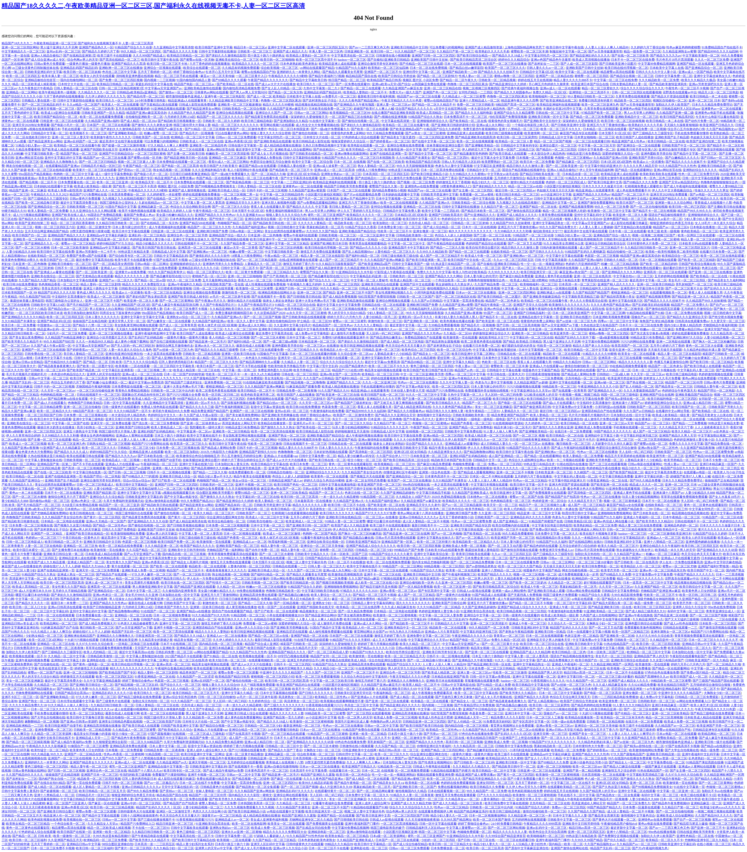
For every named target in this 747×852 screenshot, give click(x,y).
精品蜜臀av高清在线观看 (617, 72)
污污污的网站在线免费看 (638, 341)
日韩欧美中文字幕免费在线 (463, 431)
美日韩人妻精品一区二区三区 (349, 206)
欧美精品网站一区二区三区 (404, 268)
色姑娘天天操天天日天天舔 (709, 137)
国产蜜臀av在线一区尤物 (197, 59)
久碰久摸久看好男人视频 (278, 419)
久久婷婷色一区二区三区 (542, 423)
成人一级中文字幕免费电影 (113, 174)
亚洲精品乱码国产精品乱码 (78, 67)
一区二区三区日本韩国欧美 (376, 157)
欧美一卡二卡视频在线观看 (565, 460)
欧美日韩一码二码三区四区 (687, 206)
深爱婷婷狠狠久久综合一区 (620, 153)
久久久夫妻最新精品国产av (642, 390)
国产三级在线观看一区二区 (441, 149)
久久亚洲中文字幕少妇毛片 (292, 325)
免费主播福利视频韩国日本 (285, 210)
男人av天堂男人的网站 (639, 112)
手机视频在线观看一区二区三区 (635, 427)
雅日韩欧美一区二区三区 (573, 443)
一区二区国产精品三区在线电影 (351, 116)
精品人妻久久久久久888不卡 (572, 80)
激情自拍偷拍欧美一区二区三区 (586, 366)
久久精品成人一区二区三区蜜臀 (464, 96)
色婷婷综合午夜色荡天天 (679, 390)
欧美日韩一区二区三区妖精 (82, 72)
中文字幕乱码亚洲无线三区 (639, 435)
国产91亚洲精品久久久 (479, 215)
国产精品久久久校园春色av (512, 92)
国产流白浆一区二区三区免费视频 (155, 423)
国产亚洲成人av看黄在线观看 (54, 272)
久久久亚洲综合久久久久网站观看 (93, 210)
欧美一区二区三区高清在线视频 (162, 419)
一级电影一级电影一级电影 (486, 419)
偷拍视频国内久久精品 (442, 288)
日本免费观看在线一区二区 (76, 182)
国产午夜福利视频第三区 (232, 407)
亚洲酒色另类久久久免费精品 (223, 264)
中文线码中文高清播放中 (69, 296)
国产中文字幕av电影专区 (413, 386)
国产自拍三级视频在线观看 (169, 341)
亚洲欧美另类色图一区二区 (604, 460)
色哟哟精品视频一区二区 (57, 394)
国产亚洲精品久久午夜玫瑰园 (354, 104)
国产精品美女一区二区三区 (674, 386)
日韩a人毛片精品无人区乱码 (460, 161)
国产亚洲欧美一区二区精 (421, 321)
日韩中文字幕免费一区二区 (673, 76)
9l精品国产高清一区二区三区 (515, 104)
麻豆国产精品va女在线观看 (257, 166)
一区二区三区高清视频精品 (653, 439)
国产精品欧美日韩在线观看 (509, 329)
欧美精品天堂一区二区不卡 (154, 182)
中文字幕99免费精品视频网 (656, 63)
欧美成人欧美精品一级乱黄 (92, 186)
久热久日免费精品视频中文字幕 (324, 145)
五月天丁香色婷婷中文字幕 (21, 112)
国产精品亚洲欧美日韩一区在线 (185, 157)
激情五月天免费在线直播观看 (320, 251)
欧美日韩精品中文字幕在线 (546, 398)
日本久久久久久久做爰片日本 (602, 186)
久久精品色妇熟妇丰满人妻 (702, 349)
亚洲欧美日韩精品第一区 (715, 166)
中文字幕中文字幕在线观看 (564, 255)
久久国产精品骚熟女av (721, 129)
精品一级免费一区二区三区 (642, 51)
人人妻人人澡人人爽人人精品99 (607, 47)
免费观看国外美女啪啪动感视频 (487, 390)
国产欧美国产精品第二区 (84, 370)
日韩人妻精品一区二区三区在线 (75, 88)
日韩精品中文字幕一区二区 (49, 133)
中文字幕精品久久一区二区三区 (23, 51)
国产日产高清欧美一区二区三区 (285, 276)
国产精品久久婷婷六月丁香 (100, 51)
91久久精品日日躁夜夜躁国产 (336, 264)
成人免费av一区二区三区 (241, 198)
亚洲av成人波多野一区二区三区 (334, 166)
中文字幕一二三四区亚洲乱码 (291, 182)
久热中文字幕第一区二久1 (321, 88)
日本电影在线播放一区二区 (708, 227)
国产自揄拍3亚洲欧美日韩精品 (388, 59)
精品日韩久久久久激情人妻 (525, 166)
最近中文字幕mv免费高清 (382, 362)
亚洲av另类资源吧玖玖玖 (706, 84)
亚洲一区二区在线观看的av (473, 239)
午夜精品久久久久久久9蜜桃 (287, 76)
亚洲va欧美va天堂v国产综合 (391, 84)
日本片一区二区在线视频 (479, 227)
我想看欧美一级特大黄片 (207, 427)
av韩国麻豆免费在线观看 (429, 84)
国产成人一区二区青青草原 (178, 325)
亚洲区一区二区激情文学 (94, 227)
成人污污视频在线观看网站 (31, 215)
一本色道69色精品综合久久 (66, 374)
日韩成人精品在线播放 (374, 288)
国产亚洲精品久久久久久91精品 (23, 317)
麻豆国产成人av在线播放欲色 (618, 329)
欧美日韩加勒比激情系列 (81, 313)
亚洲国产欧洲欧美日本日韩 (329, 243)
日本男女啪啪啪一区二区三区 (594, 137)
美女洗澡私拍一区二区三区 (283, 378)
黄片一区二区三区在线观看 (382, 219)
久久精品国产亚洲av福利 (102, 121)
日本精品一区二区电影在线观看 (605, 129)
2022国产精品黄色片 (353, 366)
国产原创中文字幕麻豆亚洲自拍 (561, 419)
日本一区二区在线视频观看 (463, 63)
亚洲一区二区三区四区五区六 (327, 47)
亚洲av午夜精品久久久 (463, 378)
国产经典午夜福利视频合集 (520, 88)
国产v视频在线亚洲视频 (390, 116)
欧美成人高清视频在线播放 (591, 59)
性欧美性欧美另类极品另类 (286, 366)
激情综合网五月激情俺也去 (174, 345)
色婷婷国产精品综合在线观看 (486, 243)
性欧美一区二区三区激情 (554, 345)
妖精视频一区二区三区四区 (424, 431)
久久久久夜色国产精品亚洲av (359, 100)
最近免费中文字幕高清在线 (344, 219)
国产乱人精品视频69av (357, 251)
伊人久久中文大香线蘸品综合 (672, 190)
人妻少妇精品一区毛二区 (380, 317)
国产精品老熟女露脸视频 (442, 341)
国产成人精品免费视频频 (340, 296)
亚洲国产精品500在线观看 (197, 223)
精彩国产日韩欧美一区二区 (721, 353)
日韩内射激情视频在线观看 (559, 247)
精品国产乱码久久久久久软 (56, 292)
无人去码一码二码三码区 (636, 452)
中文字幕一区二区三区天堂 (596, 145)
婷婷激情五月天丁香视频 (453, 182)
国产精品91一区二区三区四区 (556, 149)
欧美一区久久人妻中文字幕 (246, 321)
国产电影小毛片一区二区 (68, 125)
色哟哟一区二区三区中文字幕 (73, 174)
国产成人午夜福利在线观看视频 (686, 186)
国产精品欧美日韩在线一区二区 (274, 223)
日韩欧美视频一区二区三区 (85, 206)
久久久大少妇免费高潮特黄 (412, 439)
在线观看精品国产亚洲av (63, 166)
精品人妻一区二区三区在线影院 (703, 239)
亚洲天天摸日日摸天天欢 (122, 419)
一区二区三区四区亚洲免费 (435, 137)
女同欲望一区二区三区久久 (717, 398)
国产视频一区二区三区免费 (416, 182)
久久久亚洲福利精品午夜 (209, 170)
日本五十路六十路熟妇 (170, 435)
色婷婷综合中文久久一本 (458, 219)
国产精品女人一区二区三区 (431, 353)
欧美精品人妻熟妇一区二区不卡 (308, 55)
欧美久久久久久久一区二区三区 (515, 468)
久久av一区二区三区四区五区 (513, 259)
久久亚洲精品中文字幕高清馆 (173, 47)
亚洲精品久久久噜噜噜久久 (59, 161)
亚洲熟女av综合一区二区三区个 (188, 317)
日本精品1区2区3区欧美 (411, 215)
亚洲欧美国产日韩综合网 (132, 427)
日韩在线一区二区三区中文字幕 (558, 112)
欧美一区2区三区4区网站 (259, 439)
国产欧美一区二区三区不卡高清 (134, 186)
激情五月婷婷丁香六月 (298, 264)
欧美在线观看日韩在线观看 (85, 456)
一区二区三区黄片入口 (251, 76)
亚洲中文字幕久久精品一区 (461, 362)
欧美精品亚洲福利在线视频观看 (558, 104)
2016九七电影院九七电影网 (219, 452)
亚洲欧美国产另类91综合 (646, 157)
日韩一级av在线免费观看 (160, 268)
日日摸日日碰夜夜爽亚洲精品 (189, 174)
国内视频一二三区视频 (159, 80)
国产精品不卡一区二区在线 (498, 317)
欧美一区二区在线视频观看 (475, 141)
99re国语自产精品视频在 (35, 174)
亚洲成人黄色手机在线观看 (553, 276)
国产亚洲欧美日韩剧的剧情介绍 (453, 125)
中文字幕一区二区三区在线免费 (615, 80)
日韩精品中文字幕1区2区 (537, 72)
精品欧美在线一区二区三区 (353, 223)
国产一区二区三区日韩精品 (97, 161)
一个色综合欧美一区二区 (449, 280)
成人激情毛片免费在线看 (404, 178)
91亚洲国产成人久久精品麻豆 (60, 447)
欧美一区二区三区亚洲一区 (115, 182)
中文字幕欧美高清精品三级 (580, 296)
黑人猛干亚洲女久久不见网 (59, 47)
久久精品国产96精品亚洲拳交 (65, 337)
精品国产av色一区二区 (469, 370)
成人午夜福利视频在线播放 (364, 435)
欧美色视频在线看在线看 (457, 321)
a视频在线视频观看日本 (44, 129)
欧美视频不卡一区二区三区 (88, 133)
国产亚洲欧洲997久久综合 (684, 337)
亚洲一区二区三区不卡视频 (515, 472)
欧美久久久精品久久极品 (698, 80)
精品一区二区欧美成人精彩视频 (34, 84)
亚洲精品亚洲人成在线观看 (465, 133)
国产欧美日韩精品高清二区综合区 (473, 59)
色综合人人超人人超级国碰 (453, 235)
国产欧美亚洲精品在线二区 (558, 100)
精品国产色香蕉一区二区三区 (471, 423)
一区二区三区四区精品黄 (43, 468)
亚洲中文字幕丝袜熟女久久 (712, 76)
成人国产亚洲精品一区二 (505, 456)
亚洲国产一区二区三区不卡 (383, 72)
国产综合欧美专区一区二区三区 (130, 255)
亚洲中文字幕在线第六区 (625, 300)
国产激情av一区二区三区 (176, 92)
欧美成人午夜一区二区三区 (483, 255)
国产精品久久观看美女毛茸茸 (342, 72)
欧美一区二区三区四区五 (23, 76)
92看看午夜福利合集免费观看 (545, 309)
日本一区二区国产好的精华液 (184, 374)
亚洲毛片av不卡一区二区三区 (313, 423)
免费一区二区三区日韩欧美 (475, 104)
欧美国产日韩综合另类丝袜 (397, 76)
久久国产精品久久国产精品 (37, 280)
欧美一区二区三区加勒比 (182, 452)
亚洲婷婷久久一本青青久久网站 (299, 72)
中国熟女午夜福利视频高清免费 (299, 439)
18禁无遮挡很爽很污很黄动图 (90, 231)
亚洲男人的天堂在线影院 (104, 374)
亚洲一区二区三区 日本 (704, 100)
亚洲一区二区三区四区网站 (20, 47)
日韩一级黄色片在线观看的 (120, 407)
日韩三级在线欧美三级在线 (399, 255)
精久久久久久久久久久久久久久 (471, 231)
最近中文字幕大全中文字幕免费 (493, 157)
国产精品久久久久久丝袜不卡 (498, 72)
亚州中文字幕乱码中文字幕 (63, 157)
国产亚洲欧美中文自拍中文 (542, 121)
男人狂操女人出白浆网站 (106, 309)
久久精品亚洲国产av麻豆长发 (402, 88)
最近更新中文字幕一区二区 (254, 149)
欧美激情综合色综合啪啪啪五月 (198, 456)
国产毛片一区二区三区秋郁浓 (318, 198)
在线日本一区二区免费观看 (574, 431)
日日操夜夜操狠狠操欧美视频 (479, 288)
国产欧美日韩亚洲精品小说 (429, 174)
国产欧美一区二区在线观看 (369, 129)
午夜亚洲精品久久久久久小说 (598, 386)
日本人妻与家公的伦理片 (129, 227)
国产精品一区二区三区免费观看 (592, 116)
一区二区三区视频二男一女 (240, 194)
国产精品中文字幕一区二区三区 (430, 153)
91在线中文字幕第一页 (324, 121)
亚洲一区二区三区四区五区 (43, 431)
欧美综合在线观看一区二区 (202, 67)
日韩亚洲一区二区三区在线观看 (62, 121)
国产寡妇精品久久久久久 (490, 186)
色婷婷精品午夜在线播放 (603, 468)
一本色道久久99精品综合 (259, 358)
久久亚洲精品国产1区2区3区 (130, 304)
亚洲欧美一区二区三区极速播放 (239, 104)
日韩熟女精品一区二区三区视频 (108, 443)
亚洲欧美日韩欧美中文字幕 (408, 447)
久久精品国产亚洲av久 (434, 202)
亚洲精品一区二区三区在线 (422, 206)
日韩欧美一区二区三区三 (255, 51)
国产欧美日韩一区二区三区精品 (711, 362)
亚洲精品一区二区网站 (21, 92)
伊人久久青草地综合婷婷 (23, 435)
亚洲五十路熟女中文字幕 (100, 288)
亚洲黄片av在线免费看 (131, 272)
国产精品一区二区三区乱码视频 (281, 247)
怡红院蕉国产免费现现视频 (508, 116)
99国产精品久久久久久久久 (612, 431)
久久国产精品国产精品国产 (591, 292)
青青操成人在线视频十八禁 (713, 202)
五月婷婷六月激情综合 (509, 178)
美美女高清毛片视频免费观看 (61, 288)
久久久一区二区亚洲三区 (379, 382)
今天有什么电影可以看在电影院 (717, 116)
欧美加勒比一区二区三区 (390, 223)
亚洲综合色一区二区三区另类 (187, 235)
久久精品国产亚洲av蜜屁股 (307, 190)
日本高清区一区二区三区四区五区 (386, 174)
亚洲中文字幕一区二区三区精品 (287, 243)
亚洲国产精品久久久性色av (591, 194)
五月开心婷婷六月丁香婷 (667, 345)
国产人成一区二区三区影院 (579, 63)
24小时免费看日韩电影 (151, 100)
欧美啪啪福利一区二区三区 (547, 96)
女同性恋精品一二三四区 (476, 92)
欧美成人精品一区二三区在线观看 (181, 149)
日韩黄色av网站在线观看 (211, 92)
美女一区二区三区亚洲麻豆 (493, 407)
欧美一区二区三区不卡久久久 (561, 129)
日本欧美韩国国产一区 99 (19, 292)
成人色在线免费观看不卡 (633, 190)
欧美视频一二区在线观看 (132, 366)
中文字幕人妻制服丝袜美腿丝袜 (495, 349)
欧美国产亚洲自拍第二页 (703, 141)
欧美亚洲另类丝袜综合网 (625, 378)
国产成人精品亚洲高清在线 (412, 407)
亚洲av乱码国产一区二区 (81, 141)
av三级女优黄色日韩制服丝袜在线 (35, 67)
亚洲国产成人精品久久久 (290, 51)
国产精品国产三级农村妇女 (184, 382)
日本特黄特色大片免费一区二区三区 (652, 243)
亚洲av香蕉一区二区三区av (514, 198)
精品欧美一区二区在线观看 (562, 353)
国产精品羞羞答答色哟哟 (470, 153)
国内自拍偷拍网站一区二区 (79, 80)
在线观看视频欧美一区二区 (668, 292)
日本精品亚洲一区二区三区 (317, 341)
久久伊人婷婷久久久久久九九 (105, 96)
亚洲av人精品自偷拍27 (46, 55)
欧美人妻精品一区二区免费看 (48, 210)
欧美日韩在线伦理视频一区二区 (626, 67)
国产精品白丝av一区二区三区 (68, 309)
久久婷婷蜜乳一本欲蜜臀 (164, 194)
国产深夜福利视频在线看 (238, 403)
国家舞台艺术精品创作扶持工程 (143, 394)
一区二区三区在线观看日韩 (591, 141)
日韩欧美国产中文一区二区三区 (683, 145)
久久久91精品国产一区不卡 (132, 411)
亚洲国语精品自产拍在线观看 (601, 411)
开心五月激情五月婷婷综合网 (241, 456)
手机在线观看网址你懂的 (377, 386)
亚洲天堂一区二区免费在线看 (110, 423)
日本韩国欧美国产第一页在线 (223, 284)
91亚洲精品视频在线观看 (168, 108)
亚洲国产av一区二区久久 (116, 280)
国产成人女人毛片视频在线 (269, 153)
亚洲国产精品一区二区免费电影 (471, 427)
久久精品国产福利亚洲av (249, 227)
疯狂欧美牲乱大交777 (548, 231)
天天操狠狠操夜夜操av (21, 178)
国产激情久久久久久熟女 (278, 427)
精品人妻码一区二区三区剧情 (100, 284)
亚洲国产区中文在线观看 (417, 284)
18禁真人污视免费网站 (371, 170)
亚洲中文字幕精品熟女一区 (551, 223)
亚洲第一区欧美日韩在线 (238, 353)
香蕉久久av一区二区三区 (255, 280)
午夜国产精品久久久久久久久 (268, 80)
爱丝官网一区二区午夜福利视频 (459, 358)
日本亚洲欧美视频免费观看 (611, 317)
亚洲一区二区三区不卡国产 (355, 292)
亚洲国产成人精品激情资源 (484, 47)
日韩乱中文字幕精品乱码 (171, 255)
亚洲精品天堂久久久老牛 (243, 202)
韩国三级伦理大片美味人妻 (192, 125)
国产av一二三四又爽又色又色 (369, 47)
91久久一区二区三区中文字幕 (426, 394)
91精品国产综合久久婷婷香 (442, 129)
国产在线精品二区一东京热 (159, 223)
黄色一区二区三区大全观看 (705, 345)
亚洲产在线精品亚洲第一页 (388, 153)
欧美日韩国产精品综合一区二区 (56, 116)
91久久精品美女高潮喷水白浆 (563, 243)
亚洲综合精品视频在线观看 (235, 112)
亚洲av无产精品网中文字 (357, 198)
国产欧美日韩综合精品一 (474, 55)
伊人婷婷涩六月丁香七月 (479, 149)
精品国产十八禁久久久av (29, 398)
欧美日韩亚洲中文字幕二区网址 (474, 353)
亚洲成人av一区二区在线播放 (121, 268)
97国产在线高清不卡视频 (170, 259)
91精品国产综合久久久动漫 (133, 47)
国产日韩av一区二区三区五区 (721, 157)
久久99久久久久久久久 (503, 272)
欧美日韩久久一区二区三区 (315, 84)
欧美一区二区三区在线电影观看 (49, 170)
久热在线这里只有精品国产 (599, 325)
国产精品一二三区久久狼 (447, 247)
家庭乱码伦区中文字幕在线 (154, 84)
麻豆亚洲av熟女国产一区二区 (579, 272)
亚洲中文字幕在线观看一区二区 (571, 382)
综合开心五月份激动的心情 (686, 129)
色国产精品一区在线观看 (213, 178)
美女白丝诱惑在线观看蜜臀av (285, 231)
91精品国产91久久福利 (351, 67)
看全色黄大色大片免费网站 (34, 452)
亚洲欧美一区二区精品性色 (208, 145)
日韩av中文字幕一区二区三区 (48, 378)
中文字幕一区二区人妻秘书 (370, 280)
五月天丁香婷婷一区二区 (155, 72)
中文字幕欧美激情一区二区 (701, 55)
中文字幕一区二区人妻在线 (520, 288)
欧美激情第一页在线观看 (460, 337)
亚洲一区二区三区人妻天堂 (70, 137)
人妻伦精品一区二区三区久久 (394, 251)
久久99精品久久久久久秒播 (513, 231)
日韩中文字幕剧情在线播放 (217, 51)
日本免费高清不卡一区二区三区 (466, 116)
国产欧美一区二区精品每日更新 (37, 202)
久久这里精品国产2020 (269, 313)
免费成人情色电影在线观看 (159, 407)
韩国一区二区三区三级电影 (619, 394)
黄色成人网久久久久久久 (94, 292)
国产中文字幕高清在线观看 (299, 178)
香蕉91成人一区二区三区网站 (228, 161)
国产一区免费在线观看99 (353, 84)
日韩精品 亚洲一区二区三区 (381, 349)
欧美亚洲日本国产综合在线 (589, 84)
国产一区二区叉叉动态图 (525, 243)
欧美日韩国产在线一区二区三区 (382, 394)
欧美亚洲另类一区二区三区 (568, 333)
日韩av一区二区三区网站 (311, 112)
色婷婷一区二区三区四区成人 (566, 182)
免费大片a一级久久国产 (405, 92)
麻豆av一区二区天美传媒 (217, 76)
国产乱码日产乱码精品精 (145, 337)
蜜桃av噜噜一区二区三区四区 (514, 76)
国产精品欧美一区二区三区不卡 (291, 170)
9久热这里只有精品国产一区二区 (453, 264)
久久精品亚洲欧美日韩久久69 (364, 268)
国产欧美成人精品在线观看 (60, 149)
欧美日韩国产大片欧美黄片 (219, 166)
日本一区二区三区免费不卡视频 (186, 309)
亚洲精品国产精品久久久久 (668, 198)
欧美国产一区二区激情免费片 (246, 129)
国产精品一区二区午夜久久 (458, 80)
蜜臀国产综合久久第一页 (386, 186)
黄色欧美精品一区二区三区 (699, 231)
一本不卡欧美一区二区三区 (388, 309)
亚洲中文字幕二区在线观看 (287, 47)
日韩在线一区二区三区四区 (300, 374)
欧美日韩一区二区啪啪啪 (277, 59)
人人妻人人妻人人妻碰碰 (596, 227)
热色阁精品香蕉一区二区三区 (59, 284)
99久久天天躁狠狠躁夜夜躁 (415, 166)
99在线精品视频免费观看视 (628, 366)
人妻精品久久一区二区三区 (263, 264)
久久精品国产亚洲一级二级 (675, 112)
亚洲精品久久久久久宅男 (383, 398)
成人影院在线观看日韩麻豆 (629, 223)
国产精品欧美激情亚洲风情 (668, 84)
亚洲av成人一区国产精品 (695, 72)
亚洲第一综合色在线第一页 (437, 472)
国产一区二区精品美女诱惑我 (113, 264)
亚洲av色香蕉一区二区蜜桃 (660, 239)
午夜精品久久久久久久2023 (49, 194)
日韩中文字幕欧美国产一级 (410, 264)
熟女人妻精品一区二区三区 (376, 166)
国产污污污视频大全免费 (184, 394)
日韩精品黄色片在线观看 (290, 280)
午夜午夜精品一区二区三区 (211, 210)
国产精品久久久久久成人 (71, 452)
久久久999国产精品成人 (149, 55)
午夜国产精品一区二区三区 (141, 166)
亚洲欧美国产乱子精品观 (672, 137)
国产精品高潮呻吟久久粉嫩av (211, 468)
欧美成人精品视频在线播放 (340, 386)
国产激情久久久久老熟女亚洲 (152, 125)
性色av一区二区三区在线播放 (418, 382)
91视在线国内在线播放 (572, 464)
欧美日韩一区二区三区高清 (88, 378)
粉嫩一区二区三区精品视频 (619, 264)
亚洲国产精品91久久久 (703, 198)
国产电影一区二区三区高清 (180, 166)
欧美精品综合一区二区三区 (680, 255)
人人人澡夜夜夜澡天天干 (711, 427)
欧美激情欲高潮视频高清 (585, 239)
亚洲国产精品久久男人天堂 (677, 435)
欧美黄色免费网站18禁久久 (20, 259)
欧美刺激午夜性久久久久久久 (110, 137)
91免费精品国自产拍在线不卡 (722, 47)
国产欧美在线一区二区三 (313, 427)
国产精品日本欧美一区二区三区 (483, 210)
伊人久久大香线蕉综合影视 (588, 300)
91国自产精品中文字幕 (120, 206)
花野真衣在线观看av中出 (680, 92)
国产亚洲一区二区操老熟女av (200, 423)
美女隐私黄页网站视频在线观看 (136, 325)
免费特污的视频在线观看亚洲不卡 (345, 337)
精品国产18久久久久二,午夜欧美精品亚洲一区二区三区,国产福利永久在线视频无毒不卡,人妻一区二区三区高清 (153, 5)
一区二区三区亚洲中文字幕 (376, 235)
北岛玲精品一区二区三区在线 (585, 378)
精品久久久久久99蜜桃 (278, 104)
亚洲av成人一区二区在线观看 (560, 88)
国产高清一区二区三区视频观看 (282, 268)
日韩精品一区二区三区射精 (469, 223)
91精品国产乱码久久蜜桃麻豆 (585, 251)
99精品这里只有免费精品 (583, 153)
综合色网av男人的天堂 (82, 59)
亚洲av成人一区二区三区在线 (142, 374)
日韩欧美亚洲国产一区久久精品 (103, 112)
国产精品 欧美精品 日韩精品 (522, 341)
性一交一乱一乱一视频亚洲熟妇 (542, 264)
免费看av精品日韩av (689, 329)
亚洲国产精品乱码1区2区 (54, 321)
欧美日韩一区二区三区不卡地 (167, 63)
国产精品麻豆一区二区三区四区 (577, 161)
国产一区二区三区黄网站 (176, 300)
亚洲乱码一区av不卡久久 (415, 317)
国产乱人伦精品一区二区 (614, 370)
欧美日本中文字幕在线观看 (131, 231)
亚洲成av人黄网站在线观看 (134, 435)
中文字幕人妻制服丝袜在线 (43, 460)
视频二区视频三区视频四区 (481, 88)
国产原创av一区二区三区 (135, 170)
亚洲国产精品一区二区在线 (538, 206)
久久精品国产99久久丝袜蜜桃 (510, 223)
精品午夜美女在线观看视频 (447, 447)
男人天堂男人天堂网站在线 (548, 239)
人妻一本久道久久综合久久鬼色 (130, 349)
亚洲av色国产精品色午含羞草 (551, 59)
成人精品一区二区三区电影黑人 (218, 358)
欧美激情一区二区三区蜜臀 (255, 288)
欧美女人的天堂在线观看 (97, 76)
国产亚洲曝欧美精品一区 (125, 133)
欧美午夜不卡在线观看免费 (133, 259)
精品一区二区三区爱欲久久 (600, 88)
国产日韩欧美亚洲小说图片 (618, 63)
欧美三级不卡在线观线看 (114, 55)
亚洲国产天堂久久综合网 (530, 304)
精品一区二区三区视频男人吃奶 (564, 210)
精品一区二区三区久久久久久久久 (235, 125)
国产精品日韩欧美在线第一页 (540, 174)
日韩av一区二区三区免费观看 (236, 137)
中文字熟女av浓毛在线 (502, 174)
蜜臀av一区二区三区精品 (78, 243)
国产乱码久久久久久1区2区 (722, 288)
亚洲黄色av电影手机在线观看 (640, 108)
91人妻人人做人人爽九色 (500, 431)
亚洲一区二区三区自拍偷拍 (82, 407)
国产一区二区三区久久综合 (230, 206)
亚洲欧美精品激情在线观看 (202, 88)
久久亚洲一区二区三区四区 (341, 284)
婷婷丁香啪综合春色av (188, 72)
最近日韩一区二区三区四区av (515, 190)
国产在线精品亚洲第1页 (79, 55)
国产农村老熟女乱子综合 (320, 100)
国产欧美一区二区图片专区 (95, 366)
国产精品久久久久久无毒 (180, 51)
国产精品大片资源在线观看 (669, 96)
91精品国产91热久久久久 (339, 157)
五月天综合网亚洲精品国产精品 (46, 231)
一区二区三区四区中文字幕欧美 (173, 366)
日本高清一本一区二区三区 (577, 284)
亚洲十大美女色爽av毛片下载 (315, 300)
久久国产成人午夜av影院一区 (51, 345)
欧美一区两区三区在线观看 (696, 235)
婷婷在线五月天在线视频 (535, 80)
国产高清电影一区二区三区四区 (371, 452)
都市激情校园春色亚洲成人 (184, 96)
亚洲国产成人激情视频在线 (187, 190)
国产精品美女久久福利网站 (726, 280)
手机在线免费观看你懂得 (691, 133)
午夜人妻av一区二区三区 (472, 366)
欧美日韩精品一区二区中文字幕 (586, 349)
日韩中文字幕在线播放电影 (553, 198)
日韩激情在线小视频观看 (393, 55)
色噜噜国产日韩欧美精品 (85, 403)
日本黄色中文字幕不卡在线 (54, 358)
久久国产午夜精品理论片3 (218, 304)
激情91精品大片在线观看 (527, 182)
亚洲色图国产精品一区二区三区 (625, 219)
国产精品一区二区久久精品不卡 (433, 104)
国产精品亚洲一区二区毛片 (110, 239)
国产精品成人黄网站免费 (578, 374)
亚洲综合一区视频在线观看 (163, 67)
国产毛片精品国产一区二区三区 (88, 304)
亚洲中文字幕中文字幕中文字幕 (143, 317)
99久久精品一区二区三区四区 (141, 51)
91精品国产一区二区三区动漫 (533, 235)
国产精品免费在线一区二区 (724, 443)
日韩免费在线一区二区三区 (43, 353)
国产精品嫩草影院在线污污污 (170, 276)
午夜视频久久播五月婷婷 (304, 284)
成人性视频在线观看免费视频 (265, 284)
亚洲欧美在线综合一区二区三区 (237, 59)
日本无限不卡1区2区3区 (615, 133)
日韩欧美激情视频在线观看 (71, 239)
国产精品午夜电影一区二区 (493, 304)
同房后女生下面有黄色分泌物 (120, 313)
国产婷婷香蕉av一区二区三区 (390, 141)
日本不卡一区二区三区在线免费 (633, 59)
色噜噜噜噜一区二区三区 (295, 452)
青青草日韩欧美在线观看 (126, 378)
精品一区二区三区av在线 (525, 186)
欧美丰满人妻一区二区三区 (60, 76)
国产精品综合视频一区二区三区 (632, 76)
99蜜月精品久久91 (14, 210)
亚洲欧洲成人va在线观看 (554, 292)
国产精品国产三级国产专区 (120, 219)
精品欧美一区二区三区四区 (632, 100)
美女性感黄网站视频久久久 (394, 292)
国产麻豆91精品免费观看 (516, 276)
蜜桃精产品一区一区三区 (209, 276)
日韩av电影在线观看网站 (645, 464)
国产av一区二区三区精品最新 (257, 259)
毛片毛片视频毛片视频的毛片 (26, 374)
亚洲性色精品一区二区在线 (278, 198)
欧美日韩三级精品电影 (256, 121)
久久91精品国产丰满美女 (413, 157)
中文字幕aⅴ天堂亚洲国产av (590, 223)
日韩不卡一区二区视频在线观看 (77, 268)
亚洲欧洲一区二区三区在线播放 (120, 67)
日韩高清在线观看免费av (692, 321)
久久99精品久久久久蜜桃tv (467, 174)
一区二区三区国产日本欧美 (434, 329)
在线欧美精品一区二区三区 (509, 251)
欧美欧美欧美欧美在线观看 (658, 174)
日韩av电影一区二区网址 (246, 231)
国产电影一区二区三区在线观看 (519, 403)
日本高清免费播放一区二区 (127, 194)
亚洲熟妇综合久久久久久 (700, 170)
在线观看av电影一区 (698, 472)
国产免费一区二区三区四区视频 (121, 80)
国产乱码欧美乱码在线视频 (651, 304)
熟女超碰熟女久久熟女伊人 (454, 284)
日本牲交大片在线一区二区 (76, 84)
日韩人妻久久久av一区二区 (546, 67)
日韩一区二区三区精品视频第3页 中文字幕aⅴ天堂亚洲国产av (141, 88)
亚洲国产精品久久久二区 (344, 382)
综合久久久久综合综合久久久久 (642, 88)
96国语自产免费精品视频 (104, 215)
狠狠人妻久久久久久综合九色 (286, 215)
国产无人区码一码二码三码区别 (132, 345)
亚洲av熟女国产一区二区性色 (340, 374)
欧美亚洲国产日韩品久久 (717, 125)
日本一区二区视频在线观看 (658, 259)
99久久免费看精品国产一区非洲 (366, 468)
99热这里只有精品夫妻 (134, 251)
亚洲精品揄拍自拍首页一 (42, 80)
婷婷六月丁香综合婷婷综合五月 (243, 460)
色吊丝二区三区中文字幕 (119, 72)
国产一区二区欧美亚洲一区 (564, 166)
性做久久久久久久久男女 (711, 190)
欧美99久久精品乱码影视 (510, 239)
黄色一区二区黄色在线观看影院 (351, 464)
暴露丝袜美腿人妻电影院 (27, 300)
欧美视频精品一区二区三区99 (350, 112)
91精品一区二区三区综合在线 (295, 304)
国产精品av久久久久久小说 (368, 247)
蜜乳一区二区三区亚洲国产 (326, 215)
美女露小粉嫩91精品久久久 (174, 215)
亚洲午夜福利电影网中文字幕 (155, 333)
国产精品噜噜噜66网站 (479, 452)
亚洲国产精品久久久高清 (128, 63)
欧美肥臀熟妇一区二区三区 (500, 161)
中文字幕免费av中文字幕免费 (572, 407)
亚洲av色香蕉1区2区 (239, 141)
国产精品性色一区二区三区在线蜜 (539, 219)
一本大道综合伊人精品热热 (487, 108)
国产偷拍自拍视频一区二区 (361, 121)
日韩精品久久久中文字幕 (97, 329)
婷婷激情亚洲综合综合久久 (491, 333)
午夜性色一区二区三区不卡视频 (687, 88)
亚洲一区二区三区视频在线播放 (111, 333)
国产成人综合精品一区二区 (442, 227)
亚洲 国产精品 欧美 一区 (285, 468)
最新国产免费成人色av (139, 215)
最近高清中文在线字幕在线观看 (121, 141)
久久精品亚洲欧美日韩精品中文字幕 (234, 100)
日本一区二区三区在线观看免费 (261, 349)
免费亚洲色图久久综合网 (275, 370)
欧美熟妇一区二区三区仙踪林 (388, 67)
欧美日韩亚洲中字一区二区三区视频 (275, 239)
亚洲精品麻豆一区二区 (153, 206)
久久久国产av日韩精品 (426, 300)
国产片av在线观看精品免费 (362, 194)
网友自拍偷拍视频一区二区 (25, 166)
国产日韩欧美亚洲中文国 (568, 125)
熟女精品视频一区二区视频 (171, 170)
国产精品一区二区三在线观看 (360, 88)
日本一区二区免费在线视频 (684, 313)
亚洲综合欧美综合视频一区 (263, 219)
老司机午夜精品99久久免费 (171, 411)
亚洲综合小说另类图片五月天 (107, 337)
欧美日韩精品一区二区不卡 (256, 390)
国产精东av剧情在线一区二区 (625, 398)
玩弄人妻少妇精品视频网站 (350, 427)
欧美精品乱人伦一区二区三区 (340, 349)
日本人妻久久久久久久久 (102, 317)
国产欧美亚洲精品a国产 (406, 129)
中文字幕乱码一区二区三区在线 (531, 337)
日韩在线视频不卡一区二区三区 (197, 243)
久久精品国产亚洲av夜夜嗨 (463, 313)
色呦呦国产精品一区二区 (234, 223)
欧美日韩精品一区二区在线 (666, 141)
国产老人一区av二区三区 (519, 268)
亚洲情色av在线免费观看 (422, 186)
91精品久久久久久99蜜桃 (599, 353)
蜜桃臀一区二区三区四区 (591, 76)
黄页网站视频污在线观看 (277, 125)
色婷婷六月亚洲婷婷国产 (583, 264)
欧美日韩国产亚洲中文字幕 (213, 47)
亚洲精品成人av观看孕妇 (462, 443)
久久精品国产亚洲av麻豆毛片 (287, 108)
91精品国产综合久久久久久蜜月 (528, 447)
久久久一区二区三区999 (240, 329)
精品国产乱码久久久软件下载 (575, 337)
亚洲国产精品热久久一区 (96, 47)
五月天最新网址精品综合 (219, 280)
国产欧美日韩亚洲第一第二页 (426, 259)
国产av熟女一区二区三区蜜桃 (425, 133)
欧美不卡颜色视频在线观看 (137, 210)
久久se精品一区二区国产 (83, 104)
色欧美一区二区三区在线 (499, 362)
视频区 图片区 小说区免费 (420, 80)
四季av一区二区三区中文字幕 (618, 321)
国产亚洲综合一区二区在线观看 (638, 145)
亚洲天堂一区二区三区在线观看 (299, 358)
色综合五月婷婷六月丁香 (68, 382)
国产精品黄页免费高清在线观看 (267, 116)
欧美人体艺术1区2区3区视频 (217, 325)
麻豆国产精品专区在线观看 (578, 133)
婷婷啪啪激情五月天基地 (352, 431)
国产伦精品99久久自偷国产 (63, 362)
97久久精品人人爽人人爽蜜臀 (168, 145)
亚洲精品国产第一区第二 (54, 464)
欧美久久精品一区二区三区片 (692, 431)
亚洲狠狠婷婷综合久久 (432, 121)
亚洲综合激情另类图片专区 (677, 149)
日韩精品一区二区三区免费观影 (241, 378)
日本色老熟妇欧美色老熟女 (298, 63)
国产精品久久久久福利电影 (473, 112)
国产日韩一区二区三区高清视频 (518, 325)
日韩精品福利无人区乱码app (680, 108)
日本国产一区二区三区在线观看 (108, 125)
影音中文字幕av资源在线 (268, 407)
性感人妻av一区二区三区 (476, 76)
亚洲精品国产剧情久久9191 (257, 452)
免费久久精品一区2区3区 (550, 92)
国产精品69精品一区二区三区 (421, 362)
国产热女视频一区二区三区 (645, 382)
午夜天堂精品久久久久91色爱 (402, 100)
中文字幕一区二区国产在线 (70, 423)
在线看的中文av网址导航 (673, 411)
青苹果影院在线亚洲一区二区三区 (604, 280)
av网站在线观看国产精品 (317, 67)
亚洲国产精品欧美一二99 (459, 72)
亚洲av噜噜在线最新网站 (351, 153)
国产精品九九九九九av (665, 55)
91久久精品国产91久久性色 (677, 166)
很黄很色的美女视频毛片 (505, 121)
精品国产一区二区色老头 (502, 300)
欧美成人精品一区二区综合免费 (153, 398)
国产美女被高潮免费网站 (243, 415)
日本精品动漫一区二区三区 (581, 174)
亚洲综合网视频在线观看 (393, 300)
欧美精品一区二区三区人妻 (514, 141)
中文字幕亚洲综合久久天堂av (531, 390)
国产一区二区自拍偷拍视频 (648, 206)
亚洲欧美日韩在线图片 (575, 317)
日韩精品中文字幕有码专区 (519, 145)
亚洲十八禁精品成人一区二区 (479, 100)
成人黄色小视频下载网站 (132, 341)
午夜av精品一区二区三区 (281, 255)
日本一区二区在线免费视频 (429, 67)
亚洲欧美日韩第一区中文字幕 (548, 116)
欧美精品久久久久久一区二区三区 (255, 63)
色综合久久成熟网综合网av (527, 460)
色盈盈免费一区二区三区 (339, 407)
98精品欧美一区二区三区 (660, 358)
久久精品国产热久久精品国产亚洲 (191, 112)
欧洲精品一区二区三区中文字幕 (193, 137)
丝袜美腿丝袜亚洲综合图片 (445, 145)
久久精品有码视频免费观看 (240, 67)
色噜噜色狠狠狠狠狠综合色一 (721, 182)
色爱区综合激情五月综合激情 (270, 161)
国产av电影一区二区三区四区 (710, 194)
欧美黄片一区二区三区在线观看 (94, 170)
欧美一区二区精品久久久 (54, 411)
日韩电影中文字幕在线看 (504, 370)
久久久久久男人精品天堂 (640, 166)
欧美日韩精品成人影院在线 (311, 141)
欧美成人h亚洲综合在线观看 (60, 112)
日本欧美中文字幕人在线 (667, 67)
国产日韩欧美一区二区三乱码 (45, 370)
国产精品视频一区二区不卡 (38, 182)
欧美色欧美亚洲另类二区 (258, 394)
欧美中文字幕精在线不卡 (204, 435)
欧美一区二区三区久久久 (99, 447)
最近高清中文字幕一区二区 (648, 280)
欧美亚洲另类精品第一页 (250, 468)
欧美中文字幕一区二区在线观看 (577, 72)
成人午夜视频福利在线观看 (167, 227)
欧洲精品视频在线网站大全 (277, 292)
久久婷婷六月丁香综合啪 (648, 47)
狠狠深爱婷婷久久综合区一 (350, 141)
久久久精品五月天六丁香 (676, 427)
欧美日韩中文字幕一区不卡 (421, 219)
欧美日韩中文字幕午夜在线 (565, 47)
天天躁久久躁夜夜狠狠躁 (681, 125)
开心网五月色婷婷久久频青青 (549, 84)
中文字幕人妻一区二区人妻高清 (202, 202)
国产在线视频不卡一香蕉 (268, 296)
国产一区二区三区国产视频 (262, 317)
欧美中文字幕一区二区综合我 (312, 161)
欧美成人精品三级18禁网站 (529, 280)
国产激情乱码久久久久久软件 (209, 255)
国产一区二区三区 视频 (529, 435)
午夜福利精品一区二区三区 (159, 464)
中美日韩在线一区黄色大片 (505, 374)
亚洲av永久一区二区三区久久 (215, 345)
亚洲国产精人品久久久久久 (616, 284)
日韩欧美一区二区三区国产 (415, 296)
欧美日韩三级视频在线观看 (504, 133)
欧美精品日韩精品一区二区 (185, 55)
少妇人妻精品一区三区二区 (386, 313)
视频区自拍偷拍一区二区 (670, 100)
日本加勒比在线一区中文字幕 (630, 415)
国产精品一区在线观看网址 (633, 170)
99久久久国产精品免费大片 (558, 227)
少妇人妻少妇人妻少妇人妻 (702, 219)
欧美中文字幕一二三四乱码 (441, 210)
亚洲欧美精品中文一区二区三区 (636, 116)
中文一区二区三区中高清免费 (110, 398)
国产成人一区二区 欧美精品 (266, 96)
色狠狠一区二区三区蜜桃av (573, 157)
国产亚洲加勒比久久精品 (291, 121)
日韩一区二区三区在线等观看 (213, 288)
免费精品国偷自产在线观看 (423, 337)
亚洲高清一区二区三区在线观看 (200, 247)
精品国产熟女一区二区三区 (79, 153)
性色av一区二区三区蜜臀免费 (713, 452)
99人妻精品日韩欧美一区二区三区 (590, 96)
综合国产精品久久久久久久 (414, 108)
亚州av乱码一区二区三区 (63, 51)
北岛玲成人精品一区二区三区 (429, 223)
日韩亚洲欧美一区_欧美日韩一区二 (368, 51)
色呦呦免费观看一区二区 (469, 464)
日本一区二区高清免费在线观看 (443, 170)
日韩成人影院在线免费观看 (197, 104)
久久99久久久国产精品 (321, 231)
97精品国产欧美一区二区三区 (601, 112)
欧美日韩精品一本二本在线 (708, 96)
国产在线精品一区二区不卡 (165, 198)
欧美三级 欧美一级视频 (663, 231)
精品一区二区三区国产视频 (552, 141)
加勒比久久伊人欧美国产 (673, 104)
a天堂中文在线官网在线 (450, 108)
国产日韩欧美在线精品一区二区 (311, 153)
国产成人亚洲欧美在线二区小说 (173, 358)
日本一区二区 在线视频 (350, 161)
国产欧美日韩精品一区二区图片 (499, 296)
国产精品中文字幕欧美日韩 (308, 80)
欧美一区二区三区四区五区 (65, 317)
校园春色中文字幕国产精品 (541, 370)
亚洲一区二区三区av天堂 (616, 423)
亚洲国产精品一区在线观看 (696, 63)
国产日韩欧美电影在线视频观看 (304, 317)
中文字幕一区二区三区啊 (608, 313)
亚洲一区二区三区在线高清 (593, 276)
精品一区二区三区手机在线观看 (177, 76)
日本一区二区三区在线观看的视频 (312, 353)
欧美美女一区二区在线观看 (637, 353)
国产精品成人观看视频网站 (476, 472)
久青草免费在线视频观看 (632, 96)
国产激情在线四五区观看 (524, 210)
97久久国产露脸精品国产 (201, 378)
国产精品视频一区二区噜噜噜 (305, 382)
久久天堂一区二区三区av (648, 374)
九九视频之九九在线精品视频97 (124, 198)
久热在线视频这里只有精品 (46, 456)
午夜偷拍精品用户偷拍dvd (435, 239)
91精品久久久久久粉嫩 (580, 178)
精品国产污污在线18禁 (347, 370)
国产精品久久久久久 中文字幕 (307, 206)
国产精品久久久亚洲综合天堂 (38, 219)
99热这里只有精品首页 (403, 170)
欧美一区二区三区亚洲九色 (600, 104)
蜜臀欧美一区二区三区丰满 (529, 51)
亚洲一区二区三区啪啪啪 (245, 276)
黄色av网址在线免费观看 (699, 378)
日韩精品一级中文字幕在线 (475, 198)
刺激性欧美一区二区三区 (239, 292)
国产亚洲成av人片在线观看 (222, 439)
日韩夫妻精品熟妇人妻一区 (629, 84)
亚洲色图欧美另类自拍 (656, 153)
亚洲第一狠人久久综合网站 (674, 202)
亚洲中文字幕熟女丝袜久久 (191, 239)
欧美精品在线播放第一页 (275, 423)
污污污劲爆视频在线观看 (524, 386)
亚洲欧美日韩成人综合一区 (226, 190)
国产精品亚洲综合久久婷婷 (508, 84)
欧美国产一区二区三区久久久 (505, 67)
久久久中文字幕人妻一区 (456, 382)
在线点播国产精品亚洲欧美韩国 (393, 112)
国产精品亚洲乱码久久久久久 (590, 55)
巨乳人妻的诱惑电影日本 (176, 362)
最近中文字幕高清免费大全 (79, 202)
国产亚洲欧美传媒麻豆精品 (541, 296)
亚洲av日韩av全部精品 (27, 362)
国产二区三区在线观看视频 (608, 464)
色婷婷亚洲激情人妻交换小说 (150, 239)
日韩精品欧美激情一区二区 (414, 235)
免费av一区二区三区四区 (505, 464)
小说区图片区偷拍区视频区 (562, 186)
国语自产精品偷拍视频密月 (667, 215)
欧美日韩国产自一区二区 (29, 235)
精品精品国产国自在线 (361, 76)
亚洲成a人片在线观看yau (546, 366)
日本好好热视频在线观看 (330, 452)
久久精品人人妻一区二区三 (299, 362)
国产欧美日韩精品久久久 (443, 403)
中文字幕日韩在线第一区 (90, 472)
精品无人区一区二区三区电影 (718, 92)
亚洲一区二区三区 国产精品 (316, 292)
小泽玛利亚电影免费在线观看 (434, 292)
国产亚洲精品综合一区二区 (703, 67)
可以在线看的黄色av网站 (232, 133)
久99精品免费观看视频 (443, 325)
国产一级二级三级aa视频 (280, 341)
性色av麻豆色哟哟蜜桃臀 (683, 47)
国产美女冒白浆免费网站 (26, 337)
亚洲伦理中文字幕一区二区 (422, 72)
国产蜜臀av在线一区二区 (651, 443)
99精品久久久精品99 (567, 362)
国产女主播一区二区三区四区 (473, 190)
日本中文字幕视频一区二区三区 (398, 198)
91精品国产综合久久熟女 (425, 116)
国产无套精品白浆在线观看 (159, 104)
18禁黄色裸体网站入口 (455, 186)
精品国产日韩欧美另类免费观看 (346, 186)
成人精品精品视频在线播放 (282, 145)
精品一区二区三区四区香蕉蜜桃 (72, 223)
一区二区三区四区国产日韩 (43, 415)
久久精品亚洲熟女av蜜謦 (679, 51)
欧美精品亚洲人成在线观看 (337, 63)
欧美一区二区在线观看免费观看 (102, 116)
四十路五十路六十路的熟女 (266, 55)
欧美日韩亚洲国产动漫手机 (162, 460)
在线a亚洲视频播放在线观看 (298, 259)
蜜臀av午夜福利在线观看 (300, 235)
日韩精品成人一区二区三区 (482, 268)
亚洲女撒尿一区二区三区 (430, 231)
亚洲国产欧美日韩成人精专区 (188, 296)
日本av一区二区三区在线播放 (476, 292)
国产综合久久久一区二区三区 (329, 280)
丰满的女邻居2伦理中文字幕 (563, 108)
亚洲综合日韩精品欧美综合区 (605, 243)
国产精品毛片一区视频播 (196, 133)
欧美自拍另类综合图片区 (483, 247)
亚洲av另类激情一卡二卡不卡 (96, 251)
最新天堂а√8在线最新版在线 (182, 439)
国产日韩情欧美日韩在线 (304, 296)
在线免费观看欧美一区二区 (247, 472)
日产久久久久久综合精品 (140, 362)
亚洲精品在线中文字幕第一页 (538, 317)
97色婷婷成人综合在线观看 (360, 137)
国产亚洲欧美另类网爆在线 (280, 415)
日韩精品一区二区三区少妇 (136, 447)
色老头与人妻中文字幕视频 (454, 166)
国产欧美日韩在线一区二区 (327, 460)
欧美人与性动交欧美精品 (469, 272)
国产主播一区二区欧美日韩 (185, 153)
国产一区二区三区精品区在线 (456, 296)
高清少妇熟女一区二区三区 (95, 427)
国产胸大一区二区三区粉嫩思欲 (714, 341)
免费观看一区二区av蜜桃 (476, 194)
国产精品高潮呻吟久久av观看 (259, 362)
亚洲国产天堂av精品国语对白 (679, 182)
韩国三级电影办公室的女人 (118, 202)
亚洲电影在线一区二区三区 (615, 439)
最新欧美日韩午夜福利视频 (377, 96)
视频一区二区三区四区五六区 (55, 227)
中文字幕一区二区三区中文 (407, 243)
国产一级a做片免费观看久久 (330, 129)
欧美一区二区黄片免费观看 (244, 272)
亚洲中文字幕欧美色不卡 (378, 358)
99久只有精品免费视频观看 (385, 133)
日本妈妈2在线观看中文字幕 (53, 186)
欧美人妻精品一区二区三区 (548, 415)
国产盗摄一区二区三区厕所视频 (124, 145)
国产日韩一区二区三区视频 (127, 472)
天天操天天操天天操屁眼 (665, 349)
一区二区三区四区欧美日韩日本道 (39, 313)
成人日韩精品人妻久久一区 (499, 443)
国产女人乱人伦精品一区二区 (281, 88)
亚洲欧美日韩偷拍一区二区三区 (69, 264)
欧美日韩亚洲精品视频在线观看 (362, 345)
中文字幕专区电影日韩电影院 (303, 219)
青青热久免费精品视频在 (132, 390)
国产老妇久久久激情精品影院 (226, 55)
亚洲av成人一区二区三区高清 (334, 170)
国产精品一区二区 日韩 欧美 (102, 362)
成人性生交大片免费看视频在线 (317, 125)
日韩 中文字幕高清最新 (551, 259)
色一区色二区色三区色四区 (662, 178)
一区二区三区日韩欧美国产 (204, 198)
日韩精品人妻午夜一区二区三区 (715, 386)
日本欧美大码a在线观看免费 (698, 243)
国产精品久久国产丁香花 (440, 178)
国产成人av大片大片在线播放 (275, 84)
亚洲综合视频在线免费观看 (406, 145)
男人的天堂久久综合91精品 (346, 313)
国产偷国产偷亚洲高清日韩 (532, 407)
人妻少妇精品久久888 (21, 251)
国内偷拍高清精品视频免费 (241, 88)
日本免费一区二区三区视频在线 (85, 415)
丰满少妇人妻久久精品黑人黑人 (456, 317)
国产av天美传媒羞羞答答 (605, 51)
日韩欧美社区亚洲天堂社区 (622, 239)
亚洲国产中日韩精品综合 (116, 153)
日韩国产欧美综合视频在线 (697, 264)
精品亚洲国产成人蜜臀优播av (174, 178)
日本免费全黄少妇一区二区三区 (400, 227)
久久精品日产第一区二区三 (455, 51)
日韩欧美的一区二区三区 (406, 276)
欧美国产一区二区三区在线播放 (505, 63)
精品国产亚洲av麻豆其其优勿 (146, 112)
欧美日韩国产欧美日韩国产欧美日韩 (428, 370)
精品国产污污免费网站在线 (88, 194)
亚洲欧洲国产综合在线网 (657, 394)
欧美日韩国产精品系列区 (677, 116)
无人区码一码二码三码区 (383, 333)
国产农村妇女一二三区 (543, 63)
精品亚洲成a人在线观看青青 (187, 100)
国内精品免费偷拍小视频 (389, 190)
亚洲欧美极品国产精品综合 (357, 231)
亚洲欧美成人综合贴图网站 (293, 149)
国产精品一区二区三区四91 (451, 157)
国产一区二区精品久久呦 (268, 174)
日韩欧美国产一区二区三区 (673, 452)
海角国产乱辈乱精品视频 (656, 321)
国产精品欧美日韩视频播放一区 (179, 121)
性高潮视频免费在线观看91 (643, 268)
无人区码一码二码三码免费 (503, 394)
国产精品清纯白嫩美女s (386, 337)
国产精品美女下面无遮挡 (398, 137)
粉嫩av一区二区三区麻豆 (657, 329)
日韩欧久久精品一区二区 (621, 259)
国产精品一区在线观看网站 (542, 456)
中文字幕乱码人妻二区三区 (696, 370)
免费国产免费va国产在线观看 (86, 255)
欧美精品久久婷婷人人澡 (174, 210)
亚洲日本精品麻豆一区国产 (718, 464)
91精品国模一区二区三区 (206, 329)
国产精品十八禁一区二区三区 (93, 325)
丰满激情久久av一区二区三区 (394, 329)
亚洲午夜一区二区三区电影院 (225, 96)
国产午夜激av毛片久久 (210, 300)
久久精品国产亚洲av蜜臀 (456, 304)
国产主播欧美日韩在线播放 (726, 206)
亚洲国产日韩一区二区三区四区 (433, 55)
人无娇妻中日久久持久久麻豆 (612, 443)
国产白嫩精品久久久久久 (682, 157)
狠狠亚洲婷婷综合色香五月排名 (672, 223)
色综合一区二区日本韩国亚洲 (288, 129)
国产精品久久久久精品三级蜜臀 (216, 349)
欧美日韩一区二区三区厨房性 (517, 137)
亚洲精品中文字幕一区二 (559, 202)
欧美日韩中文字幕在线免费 (55, 251)
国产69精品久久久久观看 (229, 80)
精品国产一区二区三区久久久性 (209, 227)
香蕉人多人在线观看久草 (268, 206)
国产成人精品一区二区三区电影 (402, 341)
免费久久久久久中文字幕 (434, 272)
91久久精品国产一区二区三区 (415, 51)
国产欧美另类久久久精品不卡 (22, 341)
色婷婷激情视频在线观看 (716, 374)
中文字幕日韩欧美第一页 (42, 153)
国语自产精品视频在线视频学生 (524, 170)
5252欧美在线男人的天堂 (540, 394)
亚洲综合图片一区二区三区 (558, 145)
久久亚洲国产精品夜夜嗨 (697, 447)
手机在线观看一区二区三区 (80, 129)
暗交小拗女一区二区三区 (364, 460)
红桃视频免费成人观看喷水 (643, 186)
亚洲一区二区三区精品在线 (442, 88)
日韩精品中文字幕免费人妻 (401, 210)
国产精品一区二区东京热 (285, 92)
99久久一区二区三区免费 (611, 206)
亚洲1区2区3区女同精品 (303, 174)
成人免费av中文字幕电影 (312, 333)
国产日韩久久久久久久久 (546, 251)
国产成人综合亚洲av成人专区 (45, 59)
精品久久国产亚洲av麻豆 (19, 411)
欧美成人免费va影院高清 (65, 190)
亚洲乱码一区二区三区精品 (147, 235)
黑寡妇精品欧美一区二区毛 (325, 227)
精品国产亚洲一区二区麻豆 (27, 190)
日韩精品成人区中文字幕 (556, 137)
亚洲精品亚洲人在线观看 (146, 452)
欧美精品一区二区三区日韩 (380, 374)
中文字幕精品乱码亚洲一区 (369, 276)
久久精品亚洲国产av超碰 (531, 382)
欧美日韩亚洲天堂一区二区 (539, 272)
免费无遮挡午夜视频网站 (480, 129)
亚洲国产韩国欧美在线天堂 (99, 149)
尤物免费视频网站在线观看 (265, 398)
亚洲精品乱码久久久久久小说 (199, 268)
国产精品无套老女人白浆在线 (712, 415)
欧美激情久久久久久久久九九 (569, 304)
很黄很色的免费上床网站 (348, 133)
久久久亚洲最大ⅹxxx (250, 215)
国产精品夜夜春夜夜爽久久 (56, 366)
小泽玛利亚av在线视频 (610, 407)
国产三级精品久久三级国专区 (653, 133)
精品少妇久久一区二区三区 (490, 182)
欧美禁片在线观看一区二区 (341, 358)
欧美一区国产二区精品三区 (516, 149)
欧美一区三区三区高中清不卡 (316, 59)
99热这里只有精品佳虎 (539, 464)
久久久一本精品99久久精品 (94, 341)
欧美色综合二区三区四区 (419, 349)
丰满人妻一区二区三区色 (326, 51)
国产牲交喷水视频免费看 (725, 317)
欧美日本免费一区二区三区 (308, 464)
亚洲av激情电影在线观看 (375, 439)
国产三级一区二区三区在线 (492, 235)
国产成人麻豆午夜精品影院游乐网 (175, 304)
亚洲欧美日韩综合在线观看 (380, 284)
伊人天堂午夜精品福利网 (596, 170)
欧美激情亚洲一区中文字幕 (403, 149)
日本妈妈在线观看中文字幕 (400, 194)
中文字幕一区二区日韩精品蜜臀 (40, 407)
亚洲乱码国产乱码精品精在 (157, 431)
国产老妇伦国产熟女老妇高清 (146, 296)
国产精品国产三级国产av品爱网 (129, 468)
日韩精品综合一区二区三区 (578, 358)
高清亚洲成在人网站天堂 (239, 423)
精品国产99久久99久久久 (694, 210)
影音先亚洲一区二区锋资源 (625, 309)
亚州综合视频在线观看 (386, 206)
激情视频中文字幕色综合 (434, 415)
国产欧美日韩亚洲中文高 (605, 182)
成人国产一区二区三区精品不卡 (601, 247)
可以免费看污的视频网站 (446, 47)
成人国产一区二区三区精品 (651, 431)
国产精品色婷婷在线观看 (476, 178)
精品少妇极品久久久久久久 (154, 243)
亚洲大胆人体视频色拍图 (278, 202)
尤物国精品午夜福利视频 (720, 325)
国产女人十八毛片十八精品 (27, 309)
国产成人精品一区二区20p (138, 121)
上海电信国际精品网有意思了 (524, 47)
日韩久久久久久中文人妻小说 (656, 72)
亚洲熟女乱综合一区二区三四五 (718, 468)
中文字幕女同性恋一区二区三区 (546, 55)
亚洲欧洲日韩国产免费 (212, 231)
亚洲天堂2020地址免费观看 (31, 125)
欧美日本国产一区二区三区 (635, 202)
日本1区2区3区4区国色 (616, 161)
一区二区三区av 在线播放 (321, 345)
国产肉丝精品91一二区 (328, 149)
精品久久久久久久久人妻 (132, 276)
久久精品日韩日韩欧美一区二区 (117, 223)
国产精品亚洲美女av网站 (204, 108)
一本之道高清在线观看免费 (162, 353)
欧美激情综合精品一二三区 (428, 378)
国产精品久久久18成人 (507, 55)
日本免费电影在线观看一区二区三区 (181, 161)
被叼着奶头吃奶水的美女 (519, 345)
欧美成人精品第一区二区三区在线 (197, 370)
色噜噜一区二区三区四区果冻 (467, 84)
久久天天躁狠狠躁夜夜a (581, 329)
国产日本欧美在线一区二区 (156, 456)
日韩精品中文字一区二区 (483, 170)
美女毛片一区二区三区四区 (687, 280)
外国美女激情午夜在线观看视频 (620, 178)
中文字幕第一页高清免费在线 (464, 300)
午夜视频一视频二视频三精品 (579, 394)
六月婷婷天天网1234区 (179, 116)
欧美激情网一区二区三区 (541, 133)
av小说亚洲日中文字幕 (556, 194)
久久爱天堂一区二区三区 (727, 321)
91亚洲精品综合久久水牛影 (354, 272)
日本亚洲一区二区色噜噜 (265, 235)
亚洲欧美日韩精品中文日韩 (409, 47)
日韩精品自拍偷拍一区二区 (285, 472)
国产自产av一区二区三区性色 (593, 198)
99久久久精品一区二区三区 (339, 288)
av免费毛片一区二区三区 (339, 96)
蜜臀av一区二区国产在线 (465, 309)
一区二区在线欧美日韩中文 (31, 137)
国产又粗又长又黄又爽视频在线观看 (399, 403)
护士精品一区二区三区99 (314, 321)
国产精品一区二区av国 (149, 280)
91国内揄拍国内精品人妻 (193, 80)
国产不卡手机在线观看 (251, 366)
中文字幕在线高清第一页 (398, 121)
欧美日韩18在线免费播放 (20, 284)
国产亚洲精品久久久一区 (42, 243)
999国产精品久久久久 (191, 398)
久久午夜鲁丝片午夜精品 (35, 88)
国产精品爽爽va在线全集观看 (68, 398)
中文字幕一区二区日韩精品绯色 (281, 194)
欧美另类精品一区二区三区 (364, 149)
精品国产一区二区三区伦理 (683, 382)
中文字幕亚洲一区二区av (194, 431)
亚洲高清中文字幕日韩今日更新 (642, 288)
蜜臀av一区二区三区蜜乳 (350, 321)
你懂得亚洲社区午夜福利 (400, 472)
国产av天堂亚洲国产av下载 (560, 325)
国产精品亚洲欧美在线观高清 (475, 137)
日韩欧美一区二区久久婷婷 (221, 121)
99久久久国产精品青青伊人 (167, 272)
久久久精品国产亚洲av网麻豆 (384, 259)
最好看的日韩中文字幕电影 (681, 268)
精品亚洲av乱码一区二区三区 (57, 329)
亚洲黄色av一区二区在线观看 (721, 108)
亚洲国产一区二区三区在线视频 (43, 349)
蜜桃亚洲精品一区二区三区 (629, 292)
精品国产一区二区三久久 (479, 403)
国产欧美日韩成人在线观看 (507, 153)
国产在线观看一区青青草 (569, 390)
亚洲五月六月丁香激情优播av (607, 125)
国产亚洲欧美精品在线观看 (272, 141)
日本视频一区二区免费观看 (534, 157)
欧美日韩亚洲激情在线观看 (539, 358)
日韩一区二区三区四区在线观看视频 (636, 92)
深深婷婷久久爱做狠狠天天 (309, 116)
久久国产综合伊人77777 (392, 456)
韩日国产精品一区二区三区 (347, 80)
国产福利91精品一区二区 (362, 255)
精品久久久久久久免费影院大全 (144, 284)
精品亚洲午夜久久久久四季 (519, 100)
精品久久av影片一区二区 (665, 219)
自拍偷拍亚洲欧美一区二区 (144, 116)
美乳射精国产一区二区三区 (694, 284)
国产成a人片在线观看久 (50, 403)
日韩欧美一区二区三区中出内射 (172, 390)
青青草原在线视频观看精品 (367, 243)
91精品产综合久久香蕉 (360, 227)
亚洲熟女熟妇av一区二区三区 (341, 174)
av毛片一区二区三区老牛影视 (230, 296)
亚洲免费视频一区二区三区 (223, 382)
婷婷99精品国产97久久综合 (115, 243)
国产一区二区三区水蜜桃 (524, 108)
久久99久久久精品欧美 (431, 251)
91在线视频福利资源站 (508, 423)
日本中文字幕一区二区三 (303, 337)
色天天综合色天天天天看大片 (405, 345)
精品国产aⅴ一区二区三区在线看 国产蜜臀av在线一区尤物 (122, 157)
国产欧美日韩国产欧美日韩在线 (154, 247)
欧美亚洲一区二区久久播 (630, 215)
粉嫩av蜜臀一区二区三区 (161, 133)
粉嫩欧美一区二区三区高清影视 (227, 153)
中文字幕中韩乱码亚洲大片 (603, 166)
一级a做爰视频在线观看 (612, 337)
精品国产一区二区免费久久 (689, 304)
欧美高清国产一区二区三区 (630, 345)
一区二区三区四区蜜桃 (150, 153)
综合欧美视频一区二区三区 (280, 67)
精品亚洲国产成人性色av (628, 141)
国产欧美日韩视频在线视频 (230, 239)
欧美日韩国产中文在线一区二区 (470, 259)
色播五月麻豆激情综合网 (671, 362)
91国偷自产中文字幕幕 (272, 353)
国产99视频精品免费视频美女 (215, 186)
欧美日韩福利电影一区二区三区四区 (672, 398)
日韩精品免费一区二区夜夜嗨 (296, 390)
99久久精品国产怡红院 (34, 296)
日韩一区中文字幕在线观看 (701, 178)
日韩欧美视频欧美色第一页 (471, 415)
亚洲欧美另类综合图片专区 (134, 178)
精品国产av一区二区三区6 (671, 227)
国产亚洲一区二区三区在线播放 (710, 272)
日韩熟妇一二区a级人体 (613, 374)
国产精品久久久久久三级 (197, 407)
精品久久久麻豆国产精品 (340, 439)
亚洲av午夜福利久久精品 (185, 284)
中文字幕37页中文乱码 (322, 366)
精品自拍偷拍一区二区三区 (625, 251)
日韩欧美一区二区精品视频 (497, 80)
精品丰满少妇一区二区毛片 (512, 427)
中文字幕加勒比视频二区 (715, 435)
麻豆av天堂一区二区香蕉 (241, 247)
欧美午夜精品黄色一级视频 (58, 92)
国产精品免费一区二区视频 (647, 129)
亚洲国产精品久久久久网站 (443, 276)
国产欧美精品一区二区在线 (235, 84)
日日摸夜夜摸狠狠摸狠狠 (175, 288)
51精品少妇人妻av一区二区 (34, 145)
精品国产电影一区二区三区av (194, 84)
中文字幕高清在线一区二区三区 (353, 55)
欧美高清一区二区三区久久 (189, 443)
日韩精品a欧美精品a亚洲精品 (137, 92)
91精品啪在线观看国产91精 (645, 313)
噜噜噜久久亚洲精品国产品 (319, 239)
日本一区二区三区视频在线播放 (345, 309)
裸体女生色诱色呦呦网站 (97, 435)
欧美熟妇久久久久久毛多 (492, 51)
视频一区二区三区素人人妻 (136, 161)
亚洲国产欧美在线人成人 (69, 215)
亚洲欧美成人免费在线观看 (593, 427)
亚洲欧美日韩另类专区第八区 (637, 149)
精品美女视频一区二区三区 (545, 178)
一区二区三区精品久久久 (281, 272)
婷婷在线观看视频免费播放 (201, 194)
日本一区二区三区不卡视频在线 (654, 370)
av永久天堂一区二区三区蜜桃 (306, 313)
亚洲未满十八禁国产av (627, 403)
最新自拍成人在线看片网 (253, 345)
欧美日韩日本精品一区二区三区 (517, 194)
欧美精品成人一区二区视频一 (122, 460)
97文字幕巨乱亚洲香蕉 (489, 166)
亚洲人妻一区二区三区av (393, 104)
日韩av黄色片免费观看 (49, 63)
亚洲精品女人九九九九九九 (163, 378)
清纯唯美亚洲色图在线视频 (134, 76)
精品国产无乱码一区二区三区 (29, 382)
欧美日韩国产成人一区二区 (195, 313)
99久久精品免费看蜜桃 (24, 149)
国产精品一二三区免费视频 (545, 378)
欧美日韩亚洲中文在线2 (631, 198)
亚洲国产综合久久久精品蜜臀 (514, 112)
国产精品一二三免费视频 (689, 423)
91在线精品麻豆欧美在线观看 (263, 382)
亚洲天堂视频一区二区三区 (56, 108)
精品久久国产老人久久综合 (591, 345)
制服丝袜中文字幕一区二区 (568, 51)
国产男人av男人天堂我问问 (248, 92)
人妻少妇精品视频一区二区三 (724, 337)
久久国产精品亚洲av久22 (472, 329)
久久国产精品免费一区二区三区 (242, 243)
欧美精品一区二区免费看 (438, 198)
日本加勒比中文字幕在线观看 (77, 280)
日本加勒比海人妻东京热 (232, 464)
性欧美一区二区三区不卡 (394, 231)
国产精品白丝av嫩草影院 (466, 67)
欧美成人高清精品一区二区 (435, 112)
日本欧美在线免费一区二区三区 (330, 108)
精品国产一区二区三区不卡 (630, 194)
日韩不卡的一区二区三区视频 (267, 190)
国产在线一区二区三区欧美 (630, 55)
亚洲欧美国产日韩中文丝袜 (430, 59)
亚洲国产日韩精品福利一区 (532, 313)
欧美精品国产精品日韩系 (384, 80)
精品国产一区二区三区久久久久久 (220, 116)
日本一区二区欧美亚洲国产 (571, 313)
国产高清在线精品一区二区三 (119, 59)
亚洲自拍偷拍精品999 (281, 321)
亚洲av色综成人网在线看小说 (504, 309)
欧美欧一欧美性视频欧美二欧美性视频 (671, 251)
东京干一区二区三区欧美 (349, 419)
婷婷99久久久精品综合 (513, 59)
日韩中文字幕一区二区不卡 (239, 268)
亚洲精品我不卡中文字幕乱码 (408, 247)
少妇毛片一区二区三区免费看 (67, 333)
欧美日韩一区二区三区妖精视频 (623, 121)
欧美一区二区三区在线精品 (163, 292)
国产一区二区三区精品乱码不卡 (43, 104)
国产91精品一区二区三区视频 (205, 129)
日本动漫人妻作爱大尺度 (408, 390)
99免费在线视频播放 (478, 468)
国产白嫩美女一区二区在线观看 (169, 321)
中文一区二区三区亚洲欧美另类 (422, 374)
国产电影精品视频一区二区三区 (248, 182)
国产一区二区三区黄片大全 (684, 288)
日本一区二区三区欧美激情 (69, 247)
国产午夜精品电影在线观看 (446, 243)
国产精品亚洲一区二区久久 (690, 296)
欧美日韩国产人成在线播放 (634, 137)
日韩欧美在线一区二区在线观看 (684, 419)
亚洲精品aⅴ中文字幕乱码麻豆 (107, 235)
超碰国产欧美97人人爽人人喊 (373, 108)
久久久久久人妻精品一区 (315, 223)
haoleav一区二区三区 (352, 59)
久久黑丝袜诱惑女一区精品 (358, 239)
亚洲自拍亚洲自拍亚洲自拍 (124, 353)
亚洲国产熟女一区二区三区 (287, 435)
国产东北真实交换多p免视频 (650, 333)
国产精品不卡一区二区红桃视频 (654, 210)
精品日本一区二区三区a (250, 47)
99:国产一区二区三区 (497, 313)
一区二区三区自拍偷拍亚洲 (95, 390)
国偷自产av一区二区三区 (648, 317)
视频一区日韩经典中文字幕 (286, 227)
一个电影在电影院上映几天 (531, 125)
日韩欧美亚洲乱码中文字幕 (43, 72)
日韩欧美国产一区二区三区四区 (649, 407)
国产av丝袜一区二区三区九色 (576, 321)
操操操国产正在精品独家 (90, 321)
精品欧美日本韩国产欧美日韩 (451, 460)
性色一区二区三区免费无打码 (698, 174)
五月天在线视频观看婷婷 (132, 108)
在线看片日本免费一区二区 (718, 251)
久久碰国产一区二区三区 (591, 472)
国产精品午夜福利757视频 (326, 76)
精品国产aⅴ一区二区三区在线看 (419, 96)
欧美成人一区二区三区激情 (106, 296)
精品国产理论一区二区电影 (716, 390)
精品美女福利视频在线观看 (383, 370)
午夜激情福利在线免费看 (327, 411)
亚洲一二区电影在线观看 (336, 178)
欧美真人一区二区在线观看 (120, 104)
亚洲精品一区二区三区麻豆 (227, 157)
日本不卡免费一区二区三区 (721, 460)
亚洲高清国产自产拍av (267, 309)
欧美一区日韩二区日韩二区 (220, 394)
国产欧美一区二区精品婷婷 (658, 264)
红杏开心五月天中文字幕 (223, 72)
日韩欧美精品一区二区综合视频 (244, 108)
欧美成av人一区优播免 (648, 161)
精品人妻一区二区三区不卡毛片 (573, 439)
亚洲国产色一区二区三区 (440, 92)
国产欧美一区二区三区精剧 (696, 259)
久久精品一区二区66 (457, 333)
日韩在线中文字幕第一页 (245, 145)
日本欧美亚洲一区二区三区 (429, 456)
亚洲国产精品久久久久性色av (215, 215)
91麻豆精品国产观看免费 (303, 386)
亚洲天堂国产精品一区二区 (723, 329)
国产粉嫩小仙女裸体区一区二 (699, 358)
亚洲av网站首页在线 (220, 149)
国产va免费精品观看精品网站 (317, 202)
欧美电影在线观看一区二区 (366, 145)
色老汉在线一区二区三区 (719, 268)
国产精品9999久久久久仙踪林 (718, 51)
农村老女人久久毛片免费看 (662, 378)
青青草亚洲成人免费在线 (264, 157)
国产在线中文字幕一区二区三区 (433, 141)
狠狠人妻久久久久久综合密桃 (270, 133)
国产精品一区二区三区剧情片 (437, 76)
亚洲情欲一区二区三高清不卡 (589, 92)
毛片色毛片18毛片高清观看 (674, 59)
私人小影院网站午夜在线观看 (247, 170)
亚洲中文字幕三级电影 (88, 419)
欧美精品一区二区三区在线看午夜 (406, 125)
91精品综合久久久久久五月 (390, 427)
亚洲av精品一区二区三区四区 (443, 435)
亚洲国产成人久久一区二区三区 (105, 190)
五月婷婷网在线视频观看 (671, 276)
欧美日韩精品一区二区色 (446, 468)
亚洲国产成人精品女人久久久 (517, 215)
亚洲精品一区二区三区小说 (408, 468)
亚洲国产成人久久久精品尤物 (239, 419)
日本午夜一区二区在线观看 (627, 231)
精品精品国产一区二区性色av (332, 325)
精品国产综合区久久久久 (678, 468)
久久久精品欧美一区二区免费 (659, 80)
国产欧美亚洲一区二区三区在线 (497, 321)
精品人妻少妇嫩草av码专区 (356, 456)
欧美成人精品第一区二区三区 (410, 280)
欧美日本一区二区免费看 (537, 161)
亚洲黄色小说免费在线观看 (137, 149)
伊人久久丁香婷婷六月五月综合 (359, 210)
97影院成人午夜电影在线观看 (395, 272)
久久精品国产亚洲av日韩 (610, 157)
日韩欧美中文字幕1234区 (48, 304)
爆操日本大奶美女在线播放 (56, 427)
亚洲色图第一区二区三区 (313, 419)
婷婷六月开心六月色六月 (344, 317)
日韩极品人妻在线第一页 (39, 100)
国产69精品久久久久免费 (640, 182)
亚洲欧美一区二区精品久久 (31, 239)
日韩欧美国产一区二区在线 (151, 137)
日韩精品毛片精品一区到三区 (101, 166)
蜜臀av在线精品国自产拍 (258, 72)
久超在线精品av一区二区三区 (159, 202)
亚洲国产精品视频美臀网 (576, 206)
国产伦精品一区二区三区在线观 (421, 63)
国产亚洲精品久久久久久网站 (622, 272)
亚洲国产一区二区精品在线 (554, 76)
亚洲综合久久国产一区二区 (274, 112)
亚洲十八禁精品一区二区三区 (519, 129)
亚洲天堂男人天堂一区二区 (127, 321)
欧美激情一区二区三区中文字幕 (609, 210)
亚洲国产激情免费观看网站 (596, 202)
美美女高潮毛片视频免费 (55, 178)
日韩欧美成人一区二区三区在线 (201, 141)
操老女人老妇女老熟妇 (278, 300)
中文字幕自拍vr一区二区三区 (633, 276)
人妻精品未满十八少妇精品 (392, 353)
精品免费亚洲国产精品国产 (209, 411)
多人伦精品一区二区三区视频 (229, 337)
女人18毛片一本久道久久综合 (715, 223)
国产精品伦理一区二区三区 (145, 96)
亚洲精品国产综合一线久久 (227, 235)
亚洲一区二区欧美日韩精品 (655, 284)
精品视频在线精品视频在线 (313, 104)
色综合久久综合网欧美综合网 (190, 206)
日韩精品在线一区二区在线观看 (383, 304)
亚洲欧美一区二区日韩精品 (530, 333)
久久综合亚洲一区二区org (355, 353)
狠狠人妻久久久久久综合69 (583, 219)
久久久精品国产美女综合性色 (361, 472)
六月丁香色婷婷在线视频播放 (210, 63)
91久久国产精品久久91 (333, 390)
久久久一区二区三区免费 (712, 59)
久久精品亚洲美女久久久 (445, 452)
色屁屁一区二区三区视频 (602, 255)
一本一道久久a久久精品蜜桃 (416, 358)
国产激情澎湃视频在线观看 (716, 149)
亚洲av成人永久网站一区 (493, 125)
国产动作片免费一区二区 (702, 121)
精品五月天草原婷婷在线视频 (557, 268)
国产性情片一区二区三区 (226, 219)
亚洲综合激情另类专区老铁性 (378, 63)
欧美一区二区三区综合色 (454, 349)
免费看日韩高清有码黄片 (596, 100)
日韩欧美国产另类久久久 (725, 407)
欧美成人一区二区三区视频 (27, 443)
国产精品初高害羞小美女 (618, 296)
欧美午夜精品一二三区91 (483, 411)
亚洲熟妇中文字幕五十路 (602, 435)
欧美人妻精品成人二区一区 (131, 358)
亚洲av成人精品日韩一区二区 (703, 403)
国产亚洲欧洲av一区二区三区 (207, 251)
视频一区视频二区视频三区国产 (654, 235)
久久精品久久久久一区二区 (96, 92)
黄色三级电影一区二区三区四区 (432, 366)
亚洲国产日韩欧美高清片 (446, 215)
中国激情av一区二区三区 (54, 325)
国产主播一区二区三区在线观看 (424, 398)
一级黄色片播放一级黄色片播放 (88, 63)
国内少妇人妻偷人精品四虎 (682, 325)
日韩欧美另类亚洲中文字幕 (439, 194)
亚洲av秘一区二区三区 (609, 382)
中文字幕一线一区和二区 (239, 370)
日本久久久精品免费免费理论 (712, 104)
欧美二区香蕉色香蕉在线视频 (481, 341)
